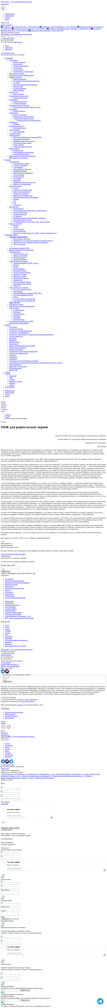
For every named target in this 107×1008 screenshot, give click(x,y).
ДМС (11, 378)
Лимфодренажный (20, 171)
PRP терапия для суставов (18, 158)
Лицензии (12, 376)
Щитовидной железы (21, 278)
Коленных (17, 312)
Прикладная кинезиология (18, 96)
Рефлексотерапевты (16, 349)
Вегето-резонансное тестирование (21, 250)
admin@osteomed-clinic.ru (10, 664)
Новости (12, 383)
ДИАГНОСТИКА (11, 235)
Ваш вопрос (5, 890)
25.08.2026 (4, 804)
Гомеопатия (13, 122)
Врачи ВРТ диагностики (18, 366)
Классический (18, 209)
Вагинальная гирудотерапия (23, 117)
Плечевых (17, 316)
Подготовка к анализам (21, 239)
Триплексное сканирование (19, 323)
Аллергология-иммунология (23, 118)
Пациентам (9, 755)
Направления (10, 14)
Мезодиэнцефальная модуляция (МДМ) (27, 137)
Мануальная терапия (16, 73)
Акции (7, 372)
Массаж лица (14, 207)
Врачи (7, 747)
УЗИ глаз (16, 286)
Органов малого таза (20, 254)
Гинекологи (13, 357)
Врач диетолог (18, 94)
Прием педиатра (19, 111)
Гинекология (13, 113)
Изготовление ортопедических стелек (26, 107)
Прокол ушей (18, 86)
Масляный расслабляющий (23, 173)
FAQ (6, 635)
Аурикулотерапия (19, 88)
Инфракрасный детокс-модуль (24, 141)
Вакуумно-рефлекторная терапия (25, 85)
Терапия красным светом (22, 143)
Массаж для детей (15, 224)
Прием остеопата (19, 62)
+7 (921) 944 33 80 (46, 30)
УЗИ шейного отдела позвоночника (22, 306)
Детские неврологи (16, 336)
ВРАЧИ (7, 325)
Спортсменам (18, 70)
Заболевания (9, 16)
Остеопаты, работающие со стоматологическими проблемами (31, 334)
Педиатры (12, 338)
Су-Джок (16, 83)
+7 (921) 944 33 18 (69, 29)
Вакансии (8, 642)
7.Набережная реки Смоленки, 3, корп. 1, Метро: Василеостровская (30, 778)
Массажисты (13, 344)
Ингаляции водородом (21, 139)
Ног (14, 203)
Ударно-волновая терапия (22, 147)
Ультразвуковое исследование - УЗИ (18, 616)
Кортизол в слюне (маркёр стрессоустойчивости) (30, 242)
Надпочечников (19, 269)
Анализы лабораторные (13, 612)
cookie (20, 705)
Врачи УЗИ (13, 370)
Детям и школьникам (20, 66)
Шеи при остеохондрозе (22, 192)
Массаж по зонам (15, 186)
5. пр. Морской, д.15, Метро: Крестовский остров (56, 776)
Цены (7, 19)
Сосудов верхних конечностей (24, 301)
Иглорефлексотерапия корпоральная (26, 81)
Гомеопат (16, 124)
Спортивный (18, 167)
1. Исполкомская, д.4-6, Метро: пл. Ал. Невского (18, 774)
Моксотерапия (18, 90)
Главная (8, 415)
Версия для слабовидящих (10, 666)
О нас (7, 625)
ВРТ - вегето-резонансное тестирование (19, 618)
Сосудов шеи (18, 291)
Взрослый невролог (20, 101)
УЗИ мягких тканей (16, 304)
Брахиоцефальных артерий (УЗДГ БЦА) (27, 293)
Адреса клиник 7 (7, 25)
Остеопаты (13, 327)
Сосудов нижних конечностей (24, 299)
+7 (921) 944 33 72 (20, 27)
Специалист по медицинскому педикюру (24, 361)
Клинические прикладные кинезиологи (23, 351)
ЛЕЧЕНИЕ (9, 58)
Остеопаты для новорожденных (20, 331)
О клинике (9, 745)
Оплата (7, 17)
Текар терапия (18, 145)
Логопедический (19, 231)
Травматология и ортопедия (19, 105)
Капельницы (9, 594)
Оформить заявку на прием (10, 828)
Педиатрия (13, 109)
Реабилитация (14, 148)
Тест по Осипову (19, 244)
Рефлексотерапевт (19, 79)
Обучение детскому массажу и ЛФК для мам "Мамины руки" (35, 233)
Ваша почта (5, 907)
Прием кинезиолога (20, 98)
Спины (15, 188)
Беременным (17, 64)
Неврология (13, 100)
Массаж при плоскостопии (22, 195)
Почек (15, 267)
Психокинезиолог (19, 128)
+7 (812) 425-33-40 (7, 53)
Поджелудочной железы (22, 272)
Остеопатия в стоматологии (23, 71)
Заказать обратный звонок (10, 32)
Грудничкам (17, 68)
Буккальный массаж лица (22, 220)
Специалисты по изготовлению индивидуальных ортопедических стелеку (35, 363)
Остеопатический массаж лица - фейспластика (30, 210)
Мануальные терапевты (17, 348)
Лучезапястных (18, 319)
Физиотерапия (14, 135)
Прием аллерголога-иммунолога (29, 120)
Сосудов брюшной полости (23, 295)
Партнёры (8, 638)
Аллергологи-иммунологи (18, 353)
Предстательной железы (22, 282)
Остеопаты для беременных (19, 333)
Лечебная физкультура (21, 154)
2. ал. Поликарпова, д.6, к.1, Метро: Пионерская (53, 774)
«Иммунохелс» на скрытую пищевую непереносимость (33, 240)
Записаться (5, 4)
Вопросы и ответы (15, 381)
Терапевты (13, 359)
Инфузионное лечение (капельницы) (22, 156)
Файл (3, 917)
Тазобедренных (18, 310)
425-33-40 (7, 38)
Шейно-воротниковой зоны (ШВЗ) (25, 197)
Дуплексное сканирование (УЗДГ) (21, 321)
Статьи (11, 385)
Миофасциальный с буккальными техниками (29, 218)
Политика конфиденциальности (16, 640)
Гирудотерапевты (15, 364)
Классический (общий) (21, 163)
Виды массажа (14, 162)
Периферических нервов (22, 284)
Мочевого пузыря (19, 276)
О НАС (7, 374)
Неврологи (13, 340)
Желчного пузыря (19, 274)
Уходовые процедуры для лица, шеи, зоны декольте (31, 222)
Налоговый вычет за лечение (15, 646)
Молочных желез (19, 257)
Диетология (13, 92)
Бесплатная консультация (14, 712)
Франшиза (8, 636)
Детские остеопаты (16, 329)
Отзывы (12, 379)
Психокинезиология (16, 126)
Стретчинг (17, 205)
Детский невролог (19, 103)
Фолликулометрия (19, 259)
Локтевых (16, 318)
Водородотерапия (11, 716)
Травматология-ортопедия (14, 588)
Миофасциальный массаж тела (24, 182)
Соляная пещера (15, 133)
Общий (16, 225)
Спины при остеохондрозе (22, 190)
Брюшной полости (20, 271)
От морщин (17, 216)
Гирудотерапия (14, 130)
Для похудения (18, 175)
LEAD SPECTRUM (28, 701)
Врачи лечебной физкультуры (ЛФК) (22, 346)
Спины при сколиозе (20, 194)
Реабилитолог (18, 150)
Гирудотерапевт (19, 132)
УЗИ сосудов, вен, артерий (18, 287)
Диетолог (12, 355)
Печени (16, 265)
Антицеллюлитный (20, 165)
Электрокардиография (13, 614)
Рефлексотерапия (15, 77)
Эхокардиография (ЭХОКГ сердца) (25, 263)
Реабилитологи (14, 342)
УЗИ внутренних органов (18, 261)
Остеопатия (13, 60)
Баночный (17, 180)
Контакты (8, 49)
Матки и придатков (20, 256)
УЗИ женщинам (15, 252)
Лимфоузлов (17, 280)
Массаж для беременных (22, 184)
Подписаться (6, 571)
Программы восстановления (23, 152)
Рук (14, 201)
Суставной (17, 178)
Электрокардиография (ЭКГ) (19, 248)
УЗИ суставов (14, 308)
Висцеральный (18, 177)
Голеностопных (19, 314)
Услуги (7, 743)
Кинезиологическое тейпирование (21, 75)
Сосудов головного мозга (22, 289)
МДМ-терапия (10, 714)
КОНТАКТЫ (10, 387)
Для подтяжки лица (20, 212)
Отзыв (3, 911)
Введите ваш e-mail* (8, 565)
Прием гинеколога (20, 115)
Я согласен (5, 708)
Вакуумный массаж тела (22, 169)
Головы (16, 199)
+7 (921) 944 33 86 (58, 27)
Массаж (8, 160)
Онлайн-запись (17, 42)
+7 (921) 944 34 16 (29, 29)
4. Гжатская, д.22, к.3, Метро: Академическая (22, 776)
